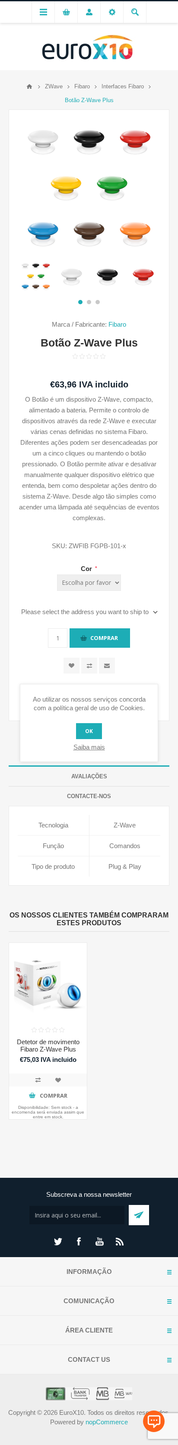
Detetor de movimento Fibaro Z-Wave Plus (48, 1045)
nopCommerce (107, 1422)
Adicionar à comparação (38, 1080)
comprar (104, 638)
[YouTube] (99, 1241)
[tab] (89, 776)
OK (89, 731)
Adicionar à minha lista (57, 1080)
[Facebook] (79, 1241)
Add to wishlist (71, 666)
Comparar (89, 666)
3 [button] (97, 302)
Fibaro (117, 324)
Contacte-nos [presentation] (89, 796)
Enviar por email (107, 666)
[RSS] (120, 1241)
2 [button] (89, 302)
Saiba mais (89, 747)
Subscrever (139, 1215)
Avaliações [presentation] (89, 776)
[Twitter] (58, 1241)
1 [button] (80, 302)
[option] (36, 276)
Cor (87, 568)
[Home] (29, 87)
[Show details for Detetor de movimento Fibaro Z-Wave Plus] (48, 982)
